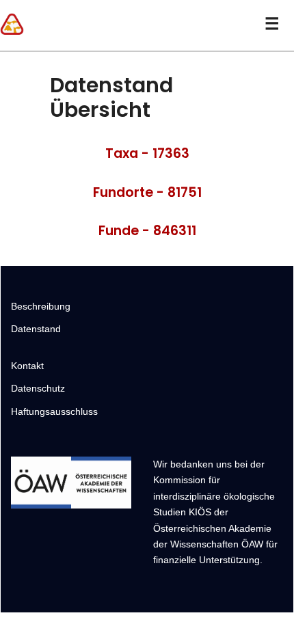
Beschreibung (40, 306)
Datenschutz (38, 388)
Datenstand (36, 328)
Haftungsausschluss (54, 411)
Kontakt (27, 365)
